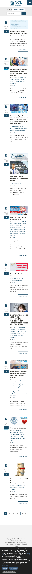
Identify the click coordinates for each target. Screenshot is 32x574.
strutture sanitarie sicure (16, 280)
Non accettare (14, 568)
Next (23, 513)
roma (19, 438)
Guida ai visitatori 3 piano (17, 79)
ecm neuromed (16, 485)
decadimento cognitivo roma (18, 386)
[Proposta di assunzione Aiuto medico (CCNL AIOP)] (6, 22)
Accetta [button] (5, 568)
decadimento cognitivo (16, 384)
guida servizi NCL (16, 183)
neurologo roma (14, 392)
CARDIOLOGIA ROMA (20, 224)
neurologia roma (18, 390)
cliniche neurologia (21, 382)
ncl (23, 388)
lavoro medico (16, 36)
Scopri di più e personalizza (9, 571)
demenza (12, 388)
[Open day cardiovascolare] (6, 419)
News (24, 36)
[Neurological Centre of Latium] (16, 3)
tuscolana (12, 235)
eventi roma (19, 388)
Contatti (24, 544)
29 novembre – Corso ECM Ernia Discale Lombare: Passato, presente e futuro (19, 481)
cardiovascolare (16, 430)
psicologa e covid (21, 331)
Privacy (11, 544)
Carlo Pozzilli (15, 126)
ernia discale (13, 487)
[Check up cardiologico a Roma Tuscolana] (6, 208)
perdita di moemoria (15, 394)
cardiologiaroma (14, 226)
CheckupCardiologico (19, 229)
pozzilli (21, 278)
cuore (11, 231)
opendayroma (14, 438)
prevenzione (22, 231)
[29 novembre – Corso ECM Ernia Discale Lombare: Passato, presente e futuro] (6, 465)
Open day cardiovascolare (18, 428)
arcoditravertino (16, 222)
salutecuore (22, 233)
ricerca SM (22, 130)
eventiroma (13, 432)
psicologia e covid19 (15, 333)
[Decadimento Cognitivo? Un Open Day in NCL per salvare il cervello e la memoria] (6, 362)
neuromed (22, 392)
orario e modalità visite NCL (17, 81)
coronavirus (15, 278)
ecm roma (24, 485)
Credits (16, 546)
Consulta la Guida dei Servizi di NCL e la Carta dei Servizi (19, 178)
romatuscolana (14, 233)
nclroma (16, 231)
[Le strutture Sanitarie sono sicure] (6, 264)
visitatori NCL (13, 83)
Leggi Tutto (22, 50)
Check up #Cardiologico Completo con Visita (18, 227)
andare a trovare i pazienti (19, 77)
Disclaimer (17, 544)
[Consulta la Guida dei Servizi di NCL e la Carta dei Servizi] (6, 155)
